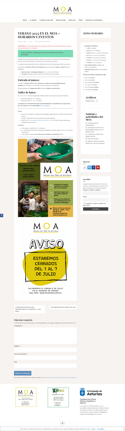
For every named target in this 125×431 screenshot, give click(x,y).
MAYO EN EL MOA (93, 139)
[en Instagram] (85, 167)
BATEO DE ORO (61, 20)
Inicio (25, 20)
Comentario (18, 326)
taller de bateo (23, 96)
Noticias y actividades (94, 20)
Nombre (17, 346)
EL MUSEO (33, 20)
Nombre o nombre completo (91, 190)
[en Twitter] (89, 167)
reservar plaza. (45, 105)
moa (30, 41)
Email (85, 196)
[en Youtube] (98, 167)
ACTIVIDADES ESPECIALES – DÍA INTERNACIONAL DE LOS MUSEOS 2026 (95, 130)
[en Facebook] (93, 167)
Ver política (100, 429)
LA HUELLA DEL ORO (46, 20)
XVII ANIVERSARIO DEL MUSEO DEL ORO (63, 307)
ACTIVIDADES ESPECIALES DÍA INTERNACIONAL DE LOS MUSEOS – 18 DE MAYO (28, 309)
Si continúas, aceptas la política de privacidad (94, 204)
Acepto (93, 429)
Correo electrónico (20, 354)
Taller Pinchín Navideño (42, 41)
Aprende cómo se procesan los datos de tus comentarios (59, 377)
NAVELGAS (72, 20)
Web (15, 362)
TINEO (80, 20)
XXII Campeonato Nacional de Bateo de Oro (40, 120)
